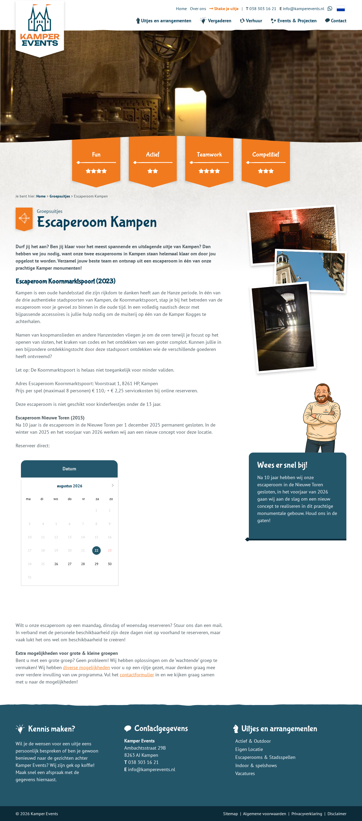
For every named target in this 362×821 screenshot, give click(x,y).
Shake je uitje (226, 8)
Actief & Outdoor (253, 741)
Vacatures (245, 773)
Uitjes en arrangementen (166, 21)
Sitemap (230, 813)
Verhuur (254, 21)
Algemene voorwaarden (264, 813)
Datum (69, 469)
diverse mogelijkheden (86, 667)
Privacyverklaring (307, 813)
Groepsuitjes (60, 196)
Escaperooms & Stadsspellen (265, 757)
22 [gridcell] (96, 550)
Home (181, 8)
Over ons (198, 8)
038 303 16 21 (143, 762)
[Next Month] (113, 486)
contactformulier (137, 675)
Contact (338, 21)
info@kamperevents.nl (151, 769)
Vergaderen (219, 21)
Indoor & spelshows (256, 765)
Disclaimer (337, 813)
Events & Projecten (297, 21)
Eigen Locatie (249, 749)
